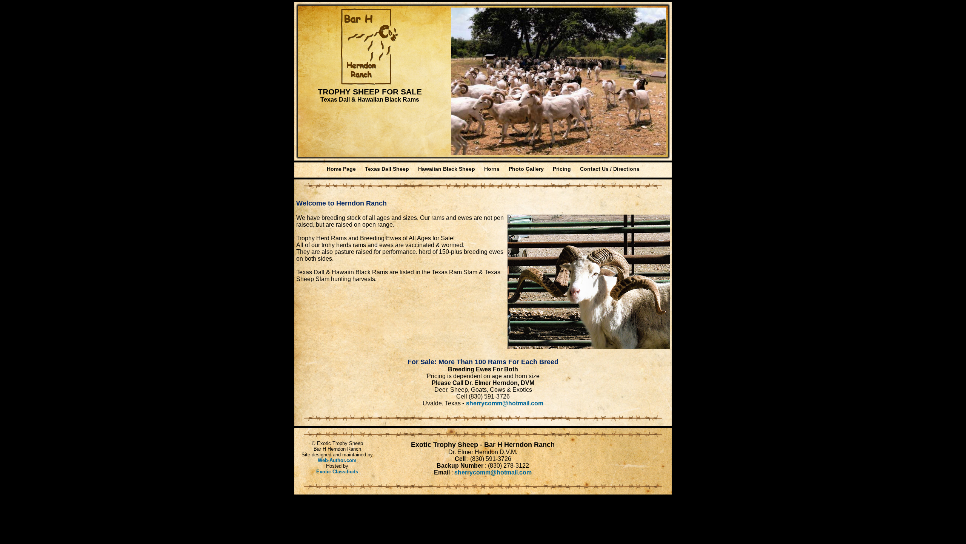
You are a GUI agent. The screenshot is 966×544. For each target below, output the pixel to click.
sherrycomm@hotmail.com (504, 403)
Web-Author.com (337, 460)
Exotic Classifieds (337, 471)
